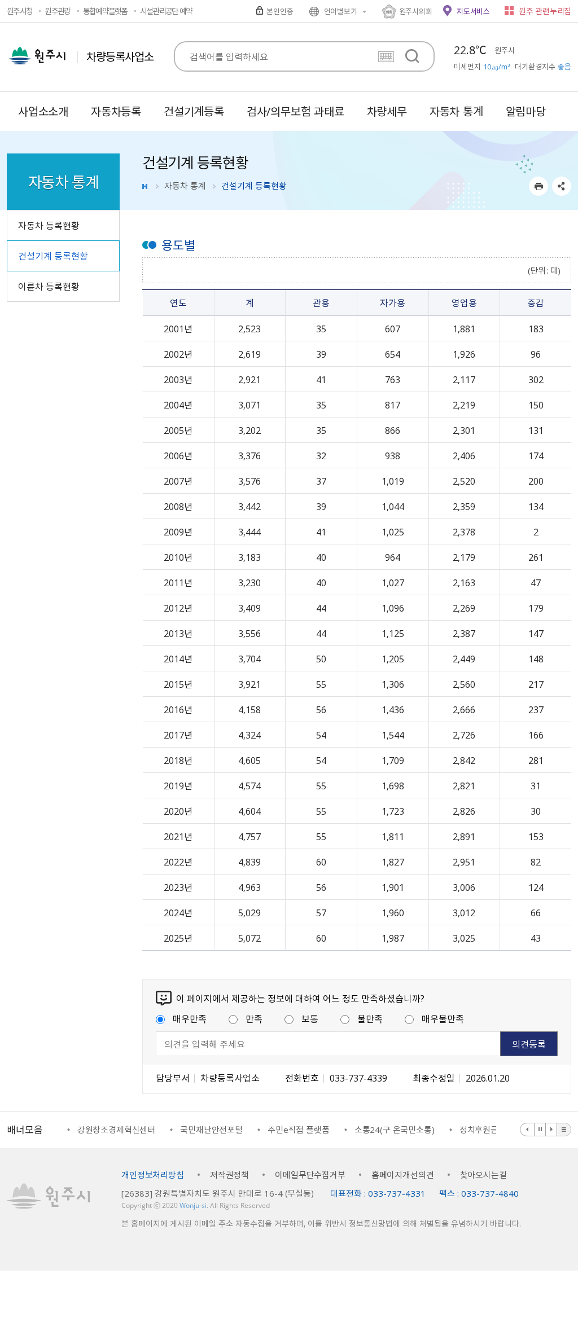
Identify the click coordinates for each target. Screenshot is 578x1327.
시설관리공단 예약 (166, 10)
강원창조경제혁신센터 (116, 1129)
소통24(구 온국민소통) (394, 1129)
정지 (540, 1129)
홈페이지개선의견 (402, 1174)
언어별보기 (340, 11)
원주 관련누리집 (545, 10)
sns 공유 (561, 186)
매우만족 (190, 1018)
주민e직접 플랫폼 (299, 1129)
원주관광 (57, 10)
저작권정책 (229, 1174)
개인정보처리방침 (152, 1174)
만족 (254, 1018)
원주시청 (19, 10)
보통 (309, 1018)
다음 (551, 1129)
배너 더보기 (564, 1129)
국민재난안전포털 (211, 1129)
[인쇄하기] (538, 186)
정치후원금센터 (486, 1129)
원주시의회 (415, 11)
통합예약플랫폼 (105, 10)
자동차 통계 (185, 185)
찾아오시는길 (483, 1174)
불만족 (370, 1018)
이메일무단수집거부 (310, 1174)
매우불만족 (443, 1018)
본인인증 (279, 11)
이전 (527, 1129)
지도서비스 (473, 11)
